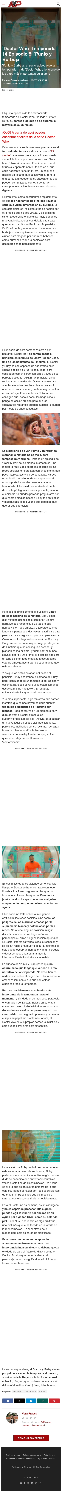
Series (11, 89)
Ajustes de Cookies (46, 1458)
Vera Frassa (11, 80)
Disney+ (17, 1391)
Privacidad (10, 1458)
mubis (47, 1467)
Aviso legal (49, 1455)
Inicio (4, 89)
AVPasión (34, 1477)
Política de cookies (26, 1458)
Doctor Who (30, 1391)
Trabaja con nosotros (32, 1455)
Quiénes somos (13, 1455)
